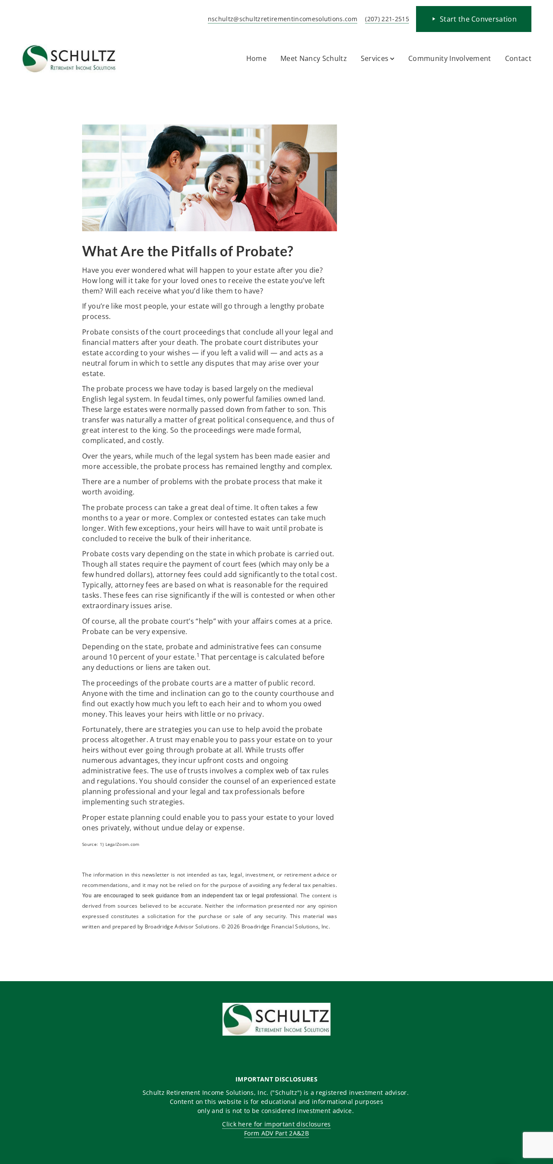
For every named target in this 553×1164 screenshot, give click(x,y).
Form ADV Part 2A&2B (276, 1133)
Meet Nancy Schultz (313, 58)
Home (256, 58)
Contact (518, 58)
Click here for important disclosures (276, 1124)
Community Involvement (449, 58)
